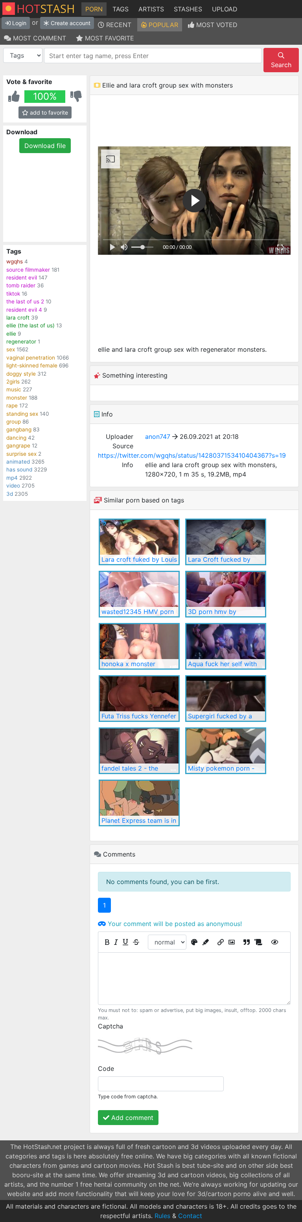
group (13, 421)
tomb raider (20, 285)
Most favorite (108, 38)
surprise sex (21, 454)
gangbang (18, 429)
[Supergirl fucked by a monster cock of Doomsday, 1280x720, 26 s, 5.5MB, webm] (225, 698)
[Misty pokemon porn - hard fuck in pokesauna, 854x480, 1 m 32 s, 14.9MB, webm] (225, 751)
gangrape (18, 445)
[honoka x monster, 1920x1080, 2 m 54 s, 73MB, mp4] (139, 646)
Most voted (216, 25)
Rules (162, 1216)
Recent (117, 25)
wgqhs (14, 261)
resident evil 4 (24, 310)
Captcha (110, 1026)
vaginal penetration (30, 357)
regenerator (21, 341)
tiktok (13, 293)
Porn (94, 9)
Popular (162, 25)
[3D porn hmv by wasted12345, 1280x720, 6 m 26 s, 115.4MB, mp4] (225, 594)
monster (16, 398)
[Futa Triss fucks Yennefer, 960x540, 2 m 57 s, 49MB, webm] (139, 698)
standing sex (22, 414)
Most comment (38, 38)
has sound (19, 469)
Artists (151, 9)
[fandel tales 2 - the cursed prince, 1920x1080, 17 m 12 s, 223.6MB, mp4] (139, 751)
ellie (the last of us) (30, 325)
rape (12, 405)
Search (281, 65)
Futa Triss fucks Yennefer (138, 716)
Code (106, 1068)
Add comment (131, 1118)
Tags (120, 9)
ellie (11, 334)
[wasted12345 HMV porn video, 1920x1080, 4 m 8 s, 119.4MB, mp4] (139, 594)
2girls (13, 381)
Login (18, 23)
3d (9, 494)
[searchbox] (152, 55)
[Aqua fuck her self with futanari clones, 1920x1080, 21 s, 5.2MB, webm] (225, 646)
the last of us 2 (25, 301)
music (13, 389)
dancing (16, 438)
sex (10, 349)
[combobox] (153, 55)
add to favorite (48, 112)
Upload (225, 9)
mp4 (12, 478)
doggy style (21, 374)
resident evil (21, 277)
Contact (190, 1216)
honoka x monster (128, 664)
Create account (69, 23)
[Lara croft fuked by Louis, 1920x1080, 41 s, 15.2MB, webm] (139, 542)
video (13, 485)
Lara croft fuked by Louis (139, 559)
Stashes (188, 9)
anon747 (157, 436)
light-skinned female (31, 365)
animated (18, 461)
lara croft (17, 317)
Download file (45, 146)
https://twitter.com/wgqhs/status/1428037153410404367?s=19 (192, 455)
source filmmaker (28, 270)
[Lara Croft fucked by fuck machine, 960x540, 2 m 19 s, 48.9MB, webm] (225, 542)
